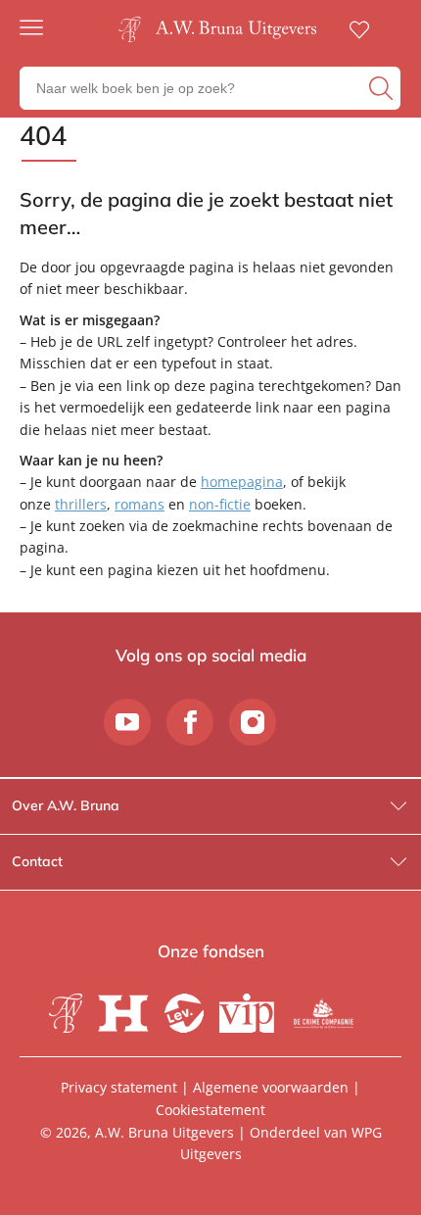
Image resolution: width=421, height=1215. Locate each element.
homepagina (242, 481)
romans (139, 504)
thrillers (81, 504)
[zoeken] (382, 88)
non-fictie (220, 504)
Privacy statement (119, 1087)
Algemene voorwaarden (271, 1087)
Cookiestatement (210, 1109)
